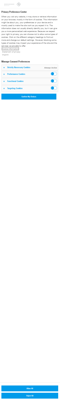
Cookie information (10, 49)
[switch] (54, 74)
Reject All (29, 395)
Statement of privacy (11, 52)
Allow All (30, 388)
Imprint (5, 54)
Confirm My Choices (28, 96)
